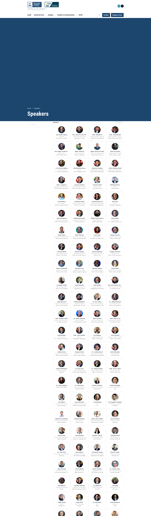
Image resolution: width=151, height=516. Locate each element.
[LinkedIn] (118, 6)
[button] (81, 15)
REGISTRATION (39, 15)
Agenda (50, 15)
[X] (122, 6)
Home (29, 15)
